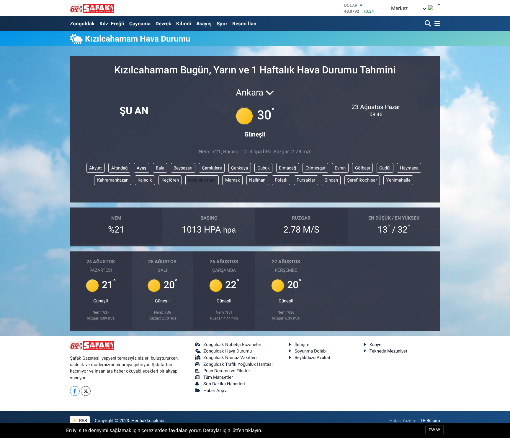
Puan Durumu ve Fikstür (226, 370)
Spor (222, 24)
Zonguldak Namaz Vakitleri (230, 357)
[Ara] (428, 23)
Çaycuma (140, 24)
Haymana (409, 168)
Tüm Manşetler (218, 377)
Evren (340, 168)
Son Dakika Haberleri (224, 383)
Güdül (384, 168)
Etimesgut (315, 168)
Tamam (435, 430)
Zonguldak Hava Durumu (227, 351)
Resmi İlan (244, 24)
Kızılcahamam (202, 180)
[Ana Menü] (436, 23)
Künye (375, 344)
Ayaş (141, 168)
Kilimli (183, 24)
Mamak (232, 180)
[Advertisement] (44, 89)
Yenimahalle (398, 180)
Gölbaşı (362, 168)
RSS (82, 420)
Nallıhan (257, 180)
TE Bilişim (430, 420)
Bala (160, 168)
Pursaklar (306, 180)
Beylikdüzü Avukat (312, 357)
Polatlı (281, 180)
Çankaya (239, 168)
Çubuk (263, 168)
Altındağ (119, 168)
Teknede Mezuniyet (388, 351)
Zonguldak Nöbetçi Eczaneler (232, 344)
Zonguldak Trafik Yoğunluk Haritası (238, 364)
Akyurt (95, 168)
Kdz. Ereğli (111, 24)
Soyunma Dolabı (311, 351)
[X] (86, 391)
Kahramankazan (112, 180)
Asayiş (204, 24)
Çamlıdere (212, 168)
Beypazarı (183, 168)
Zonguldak (82, 24)
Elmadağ (287, 168)
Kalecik (145, 180)
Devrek (163, 24)
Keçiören (170, 180)
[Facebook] (75, 391)
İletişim (302, 344)
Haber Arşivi (215, 390)
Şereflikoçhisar (362, 180)
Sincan (331, 180)
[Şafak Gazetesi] (92, 8)
